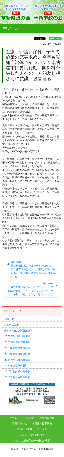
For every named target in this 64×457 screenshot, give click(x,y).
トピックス (11, 311)
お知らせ (9, 318)
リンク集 (42, 429)
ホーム (13, 417)
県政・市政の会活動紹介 (18, 330)
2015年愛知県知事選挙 (17, 353)
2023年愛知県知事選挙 (17, 342)
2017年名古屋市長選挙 (17, 371)
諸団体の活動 (11, 324)
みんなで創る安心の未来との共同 (32, 440)
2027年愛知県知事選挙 (17, 336)
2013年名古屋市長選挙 (17, 377)
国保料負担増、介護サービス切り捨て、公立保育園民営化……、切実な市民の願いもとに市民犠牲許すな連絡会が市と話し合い (33, 269)
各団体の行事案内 (42, 423)
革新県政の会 (46, 417)
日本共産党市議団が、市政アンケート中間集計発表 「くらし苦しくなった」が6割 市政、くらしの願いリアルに (30, 289)
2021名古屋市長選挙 (15, 365)
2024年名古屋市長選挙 (17, 359)
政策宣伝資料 (24, 429)
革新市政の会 (19, 423)
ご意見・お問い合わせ (32, 434)
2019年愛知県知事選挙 (17, 348)
